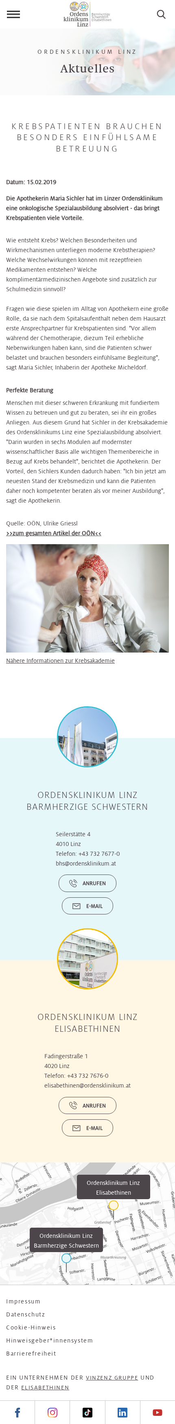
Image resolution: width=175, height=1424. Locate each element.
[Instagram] (52, 1412)
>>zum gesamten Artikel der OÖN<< (53, 533)
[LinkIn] (122, 1412)
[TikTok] (87, 1412)
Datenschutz (26, 1314)
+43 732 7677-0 (99, 853)
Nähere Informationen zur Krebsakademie (60, 660)
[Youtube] (157, 1412)
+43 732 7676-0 (87, 1075)
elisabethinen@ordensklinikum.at (87, 1085)
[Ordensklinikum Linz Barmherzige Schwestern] (66, 1262)
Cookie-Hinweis (31, 1327)
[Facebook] (17, 1412)
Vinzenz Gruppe (112, 1377)
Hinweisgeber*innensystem (49, 1340)
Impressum (23, 1301)
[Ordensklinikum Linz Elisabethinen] (113, 1210)
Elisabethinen (45, 1387)
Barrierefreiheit (31, 1353)
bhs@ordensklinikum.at (86, 863)
